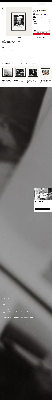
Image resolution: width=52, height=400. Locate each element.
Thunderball (16, 80)
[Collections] (17, 4)
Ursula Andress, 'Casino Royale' (45, 80)
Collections (17, 4)
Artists (21, 4)
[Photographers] (25, 4)
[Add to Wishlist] (49, 10)
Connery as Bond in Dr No (31, 80)
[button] (36, 8)
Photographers (25, 4)
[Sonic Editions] (5, 4)
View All (35, 63)
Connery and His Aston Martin (7, 80)
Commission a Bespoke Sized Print (44, 32)
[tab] (11, 64)
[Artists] (21, 4)
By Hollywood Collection (6, 81)
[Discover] (30, 4)
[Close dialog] (51, 189)
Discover (30, 4)
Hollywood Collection (37, 11)
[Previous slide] (1, 75)
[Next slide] (50, 75)
